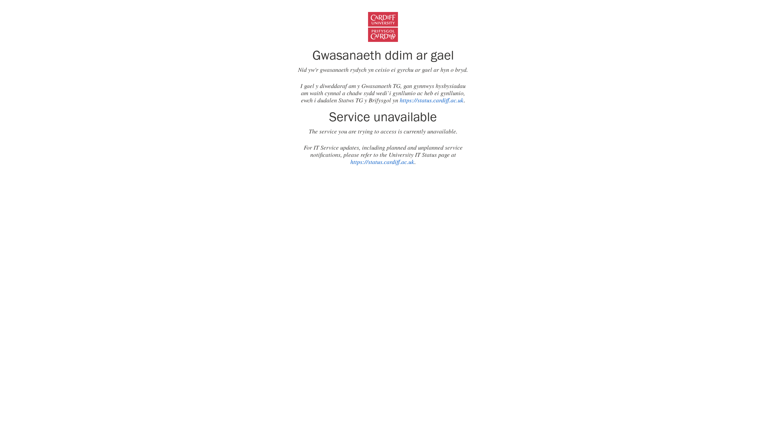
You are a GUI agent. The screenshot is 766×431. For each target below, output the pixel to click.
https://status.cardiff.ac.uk (432, 100)
